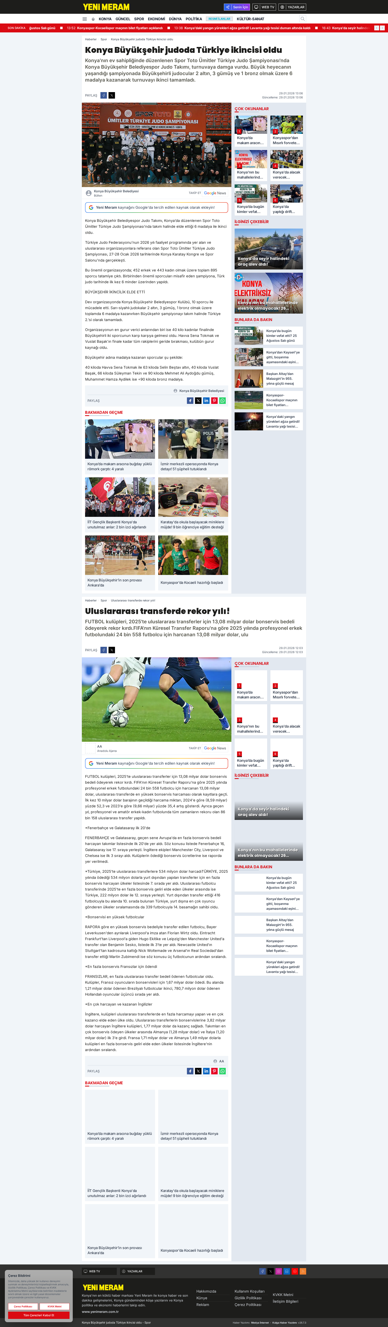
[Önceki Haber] (376, 28)
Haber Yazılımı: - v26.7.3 (269, 1322)
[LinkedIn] (287, 1271)
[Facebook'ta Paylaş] (103, 95)
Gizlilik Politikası (248, 1298)
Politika (194, 19)
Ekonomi (156, 19)
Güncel (123, 19)
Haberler (91, 39)
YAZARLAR (134, 1271)
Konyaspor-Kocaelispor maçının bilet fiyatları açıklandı (80, 28)
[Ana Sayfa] (93, 19)
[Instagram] (278, 1271)
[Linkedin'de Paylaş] (206, 400)
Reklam (202, 1305)
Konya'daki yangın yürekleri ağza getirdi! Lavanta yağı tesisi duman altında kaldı (208, 28)
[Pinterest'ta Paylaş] (214, 400)
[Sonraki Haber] (382, 28)
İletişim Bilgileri (285, 1301)
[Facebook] (262, 1271)
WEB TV (94, 1271)
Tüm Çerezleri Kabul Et (38, 1315)
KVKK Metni (283, 1295)
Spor (139, 19)
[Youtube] (295, 1271)
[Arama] (302, 18)
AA (107, 748)
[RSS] (303, 1271)
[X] (270, 1271)
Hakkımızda (206, 1291)
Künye (201, 1298)
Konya (105, 19)
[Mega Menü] (85, 18)
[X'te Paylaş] (112, 95)
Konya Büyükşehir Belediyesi (116, 193)
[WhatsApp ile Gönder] (222, 400)
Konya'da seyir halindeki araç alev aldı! (323, 28)
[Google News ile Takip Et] (215, 193)
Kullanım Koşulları (250, 1291)
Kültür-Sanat (250, 19)
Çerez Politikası (248, 1305)
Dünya (175, 19)
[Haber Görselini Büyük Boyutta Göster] (156, 145)
